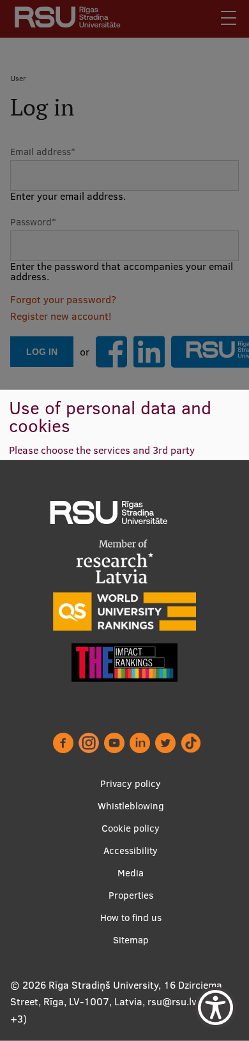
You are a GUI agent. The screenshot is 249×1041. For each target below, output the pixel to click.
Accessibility (130, 850)
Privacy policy (130, 783)
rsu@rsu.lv (172, 1001)
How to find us (131, 917)
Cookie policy (131, 828)
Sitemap (131, 940)
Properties (131, 895)
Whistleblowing (131, 806)
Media (130, 873)
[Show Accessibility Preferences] (215, 1007)
